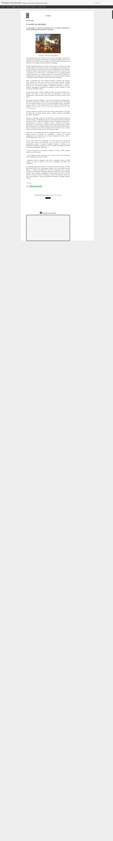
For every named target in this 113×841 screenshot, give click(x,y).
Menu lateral (25, 7)
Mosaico (19, 7)
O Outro (48, 15)
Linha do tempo (41, 7)
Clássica (3, 7)
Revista (14, 7)
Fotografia (33, 7)
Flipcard (8, 7)
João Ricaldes (57, 195)
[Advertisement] (79, 39)
